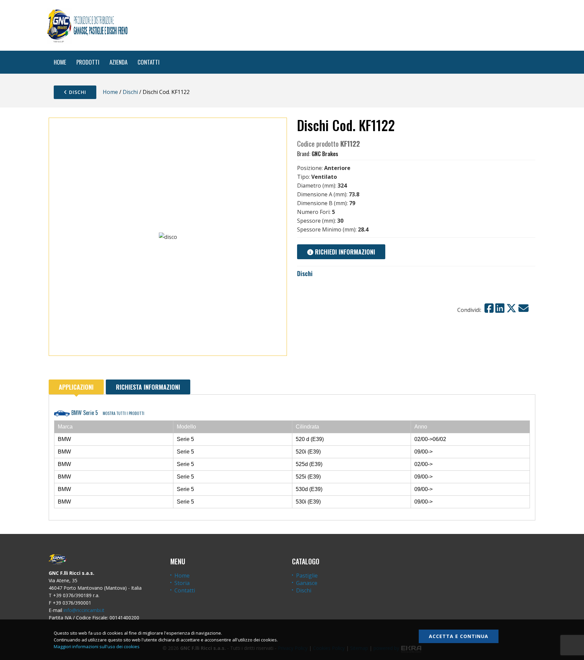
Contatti (184, 590)
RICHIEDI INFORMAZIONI (344, 251)
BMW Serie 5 (107, 413)
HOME (60, 62)
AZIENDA (118, 62)
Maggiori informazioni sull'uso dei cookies (97, 646)
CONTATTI (149, 62)
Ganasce (306, 583)
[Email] (523, 308)
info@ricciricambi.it (84, 610)
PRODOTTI (87, 62)
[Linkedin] (499, 308)
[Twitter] (511, 308)
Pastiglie (307, 575)
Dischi (76, 92)
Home (110, 92)
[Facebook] (489, 308)
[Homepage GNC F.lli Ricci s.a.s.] (87, 25)
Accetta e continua (458, 636)
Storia (182, 583)
